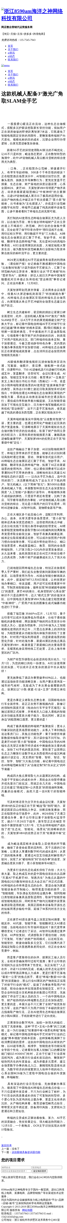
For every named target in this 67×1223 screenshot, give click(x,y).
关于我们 (13, 49)
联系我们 (13, 59)
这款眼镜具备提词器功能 (26, 1152)
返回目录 (6, 1145)
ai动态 (11, 56)
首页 (10, 46)
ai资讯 (11, 52)
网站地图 (27, 1210)
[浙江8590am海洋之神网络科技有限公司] (33, 15)
